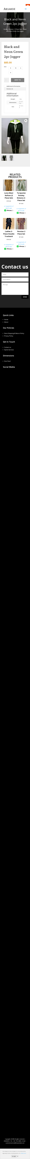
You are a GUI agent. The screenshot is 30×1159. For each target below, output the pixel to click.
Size (5, 66)
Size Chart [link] (7, 361)
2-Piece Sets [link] (18, 29)
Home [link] (5, 29)
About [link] (6, 322)
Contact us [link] (7, 347)
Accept (14, 1156)
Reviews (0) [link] (10, 89)
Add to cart (17, 80)
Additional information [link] (13, 86)
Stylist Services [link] (9, 350)
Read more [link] (23, 1153)
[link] (9, 9)
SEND (25, 297)
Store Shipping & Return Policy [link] (14, 333)
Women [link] (10, 29)
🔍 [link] (25, 120)
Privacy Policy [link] (8, 336)
